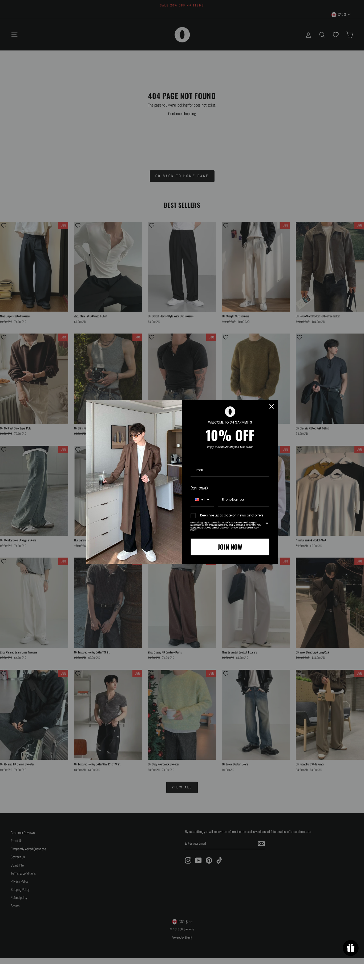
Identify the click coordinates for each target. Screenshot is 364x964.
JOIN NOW (230, 546)
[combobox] (202, 499)
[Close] (271, 406)
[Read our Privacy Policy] (266, 524)
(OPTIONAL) (199, 488)
